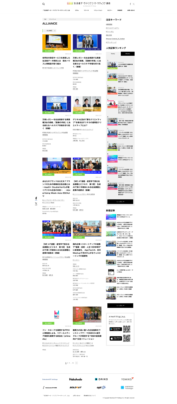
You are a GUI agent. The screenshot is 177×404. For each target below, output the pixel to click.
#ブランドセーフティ (58, 200)
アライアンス (52, 19)
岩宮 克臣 (75, 89)
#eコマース (83, 343)
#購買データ (89, 343)
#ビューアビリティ (47, 200)
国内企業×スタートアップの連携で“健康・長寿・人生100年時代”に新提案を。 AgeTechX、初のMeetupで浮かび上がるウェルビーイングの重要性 (87, 250)
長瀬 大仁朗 (45, 208)
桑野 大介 (83, 351)
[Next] (76, 363)
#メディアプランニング (79, 345)
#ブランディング (111, 42)
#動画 (77, 129)
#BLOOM (109, 35)
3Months (127, 53)
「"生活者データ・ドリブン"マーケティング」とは (56, 10)
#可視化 (75, 71)
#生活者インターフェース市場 (55, 68)
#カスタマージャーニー (48, 345)
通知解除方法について (90, 395)
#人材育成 (92, 194)
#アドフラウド (46, 202)
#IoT (46, 68)
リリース (86, 10)
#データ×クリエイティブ (86, 129)
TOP (45, 19)
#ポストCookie (90, 345)
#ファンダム (110, 31)
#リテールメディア (64, 345)
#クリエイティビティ (112, 28)
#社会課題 (95, 71)
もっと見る (120, 201)
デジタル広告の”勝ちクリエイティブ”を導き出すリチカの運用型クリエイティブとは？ (87, 122)
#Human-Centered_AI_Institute (115, 39)
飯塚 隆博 (52, 208)
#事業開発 (75, 73)
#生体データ (80, 71)
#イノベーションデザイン (80, 194)
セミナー (109, 10)
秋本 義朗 (75, 210)
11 (73, 363)
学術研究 (119, 10)
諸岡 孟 (81, 210)
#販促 (56, 345)
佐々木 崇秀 (76, 351)
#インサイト (76, 260)
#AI (43, 68)
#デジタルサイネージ (48, 343)
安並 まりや (76, 266)
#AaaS (52, 202)
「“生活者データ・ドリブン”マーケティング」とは (56, 395)
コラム (77, 10)
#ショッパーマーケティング (61, 343)
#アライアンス (88, 71)
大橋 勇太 (75, 140)
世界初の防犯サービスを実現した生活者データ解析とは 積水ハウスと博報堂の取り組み (56, 61)
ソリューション (98, 10)
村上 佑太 (82, 140)
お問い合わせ (131, 10)
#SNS (74, 129)
